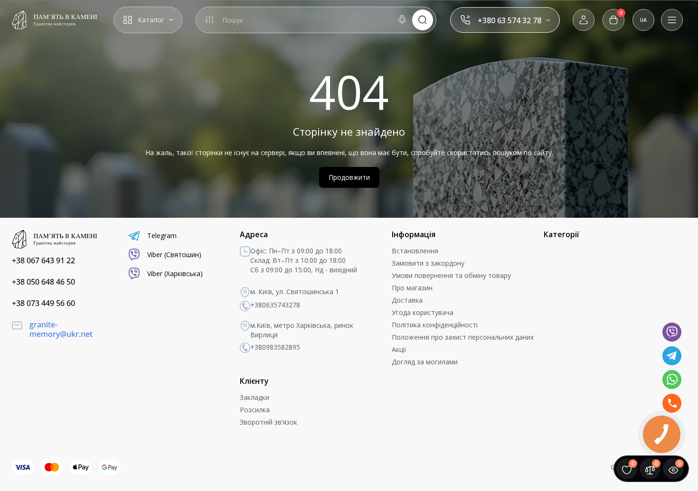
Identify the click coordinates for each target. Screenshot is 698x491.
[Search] (402, 19)
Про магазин (412, 287)
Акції (399, 349)
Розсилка (255, 409)
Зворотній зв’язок (268, 421)
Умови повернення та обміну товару (451, 275)
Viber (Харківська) (175, 273)
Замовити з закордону (428, 263)
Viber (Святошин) (174, 254)
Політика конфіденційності (435, 324)
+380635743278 (275, 304)
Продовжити (349, 177)
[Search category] (209, 19)
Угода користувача (422, 312)
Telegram (162, 235)
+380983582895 (275, 347)
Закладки (254, 397)
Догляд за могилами (425, 361)
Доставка (407, 300)
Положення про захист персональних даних (463, 337)
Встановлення (415, 250)
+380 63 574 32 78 (509, 20)
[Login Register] (583, 19)
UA (643, 20)
